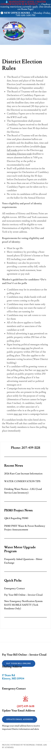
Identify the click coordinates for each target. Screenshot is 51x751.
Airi (45, 745)
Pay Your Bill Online (18, 663)
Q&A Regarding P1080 (16, 518)
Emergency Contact (14, 588)
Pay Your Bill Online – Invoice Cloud (23, 594)
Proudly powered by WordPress (18, 745)
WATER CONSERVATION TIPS (22, 481)
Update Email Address (19, 719)
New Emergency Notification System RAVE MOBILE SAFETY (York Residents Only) (23, 605)
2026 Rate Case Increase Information (23, 473)
